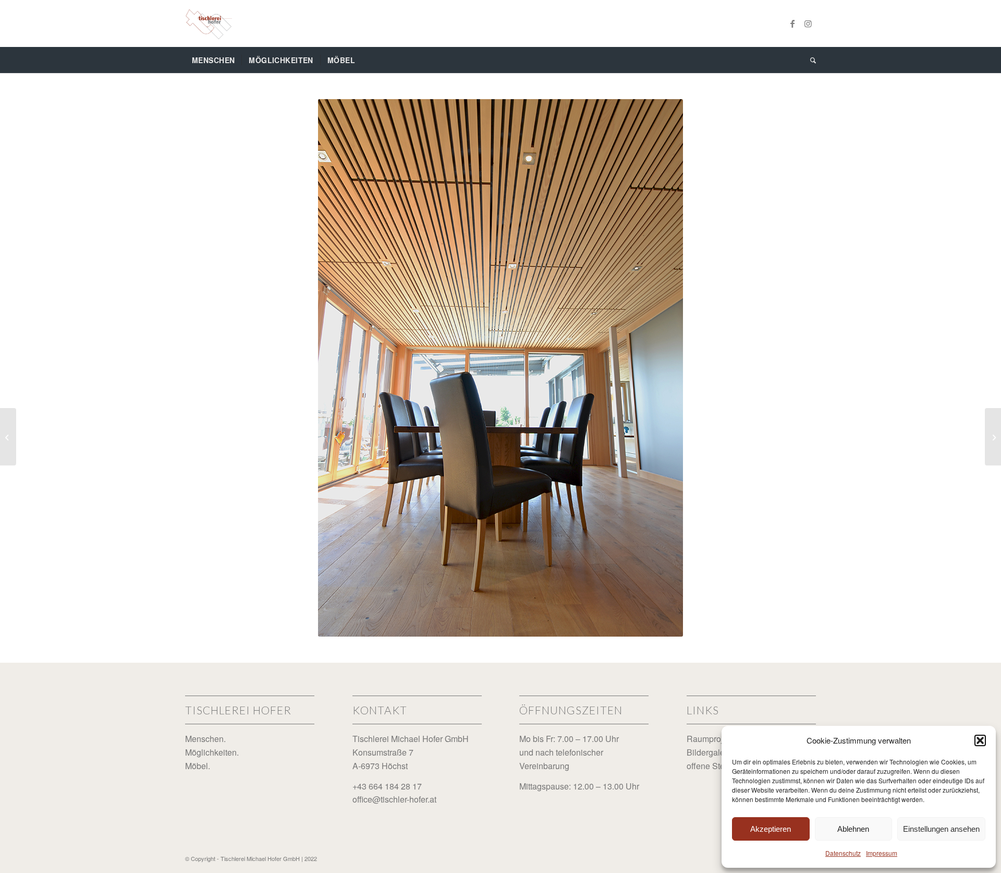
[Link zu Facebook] (792, 23)
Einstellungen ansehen (941, 828)
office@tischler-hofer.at (394, 799)
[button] (980, 740)
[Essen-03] (993, 436)
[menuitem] (213, 60)
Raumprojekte (713, 739)
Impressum (881, 852)
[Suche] (809, 60)
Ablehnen (853, 828)
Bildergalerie (710, 752)
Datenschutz (843, 852)
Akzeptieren (770, 828)
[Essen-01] (8, 436)
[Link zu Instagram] (808, 23)
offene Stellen (712, 766)
